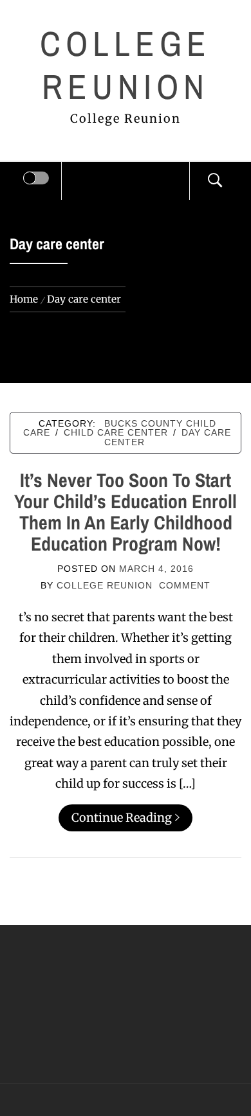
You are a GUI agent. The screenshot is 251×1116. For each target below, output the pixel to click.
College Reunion (126, 65)
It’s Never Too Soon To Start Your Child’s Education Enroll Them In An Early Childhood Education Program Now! (125, 511)
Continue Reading (121, 817)
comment (184, 585)
